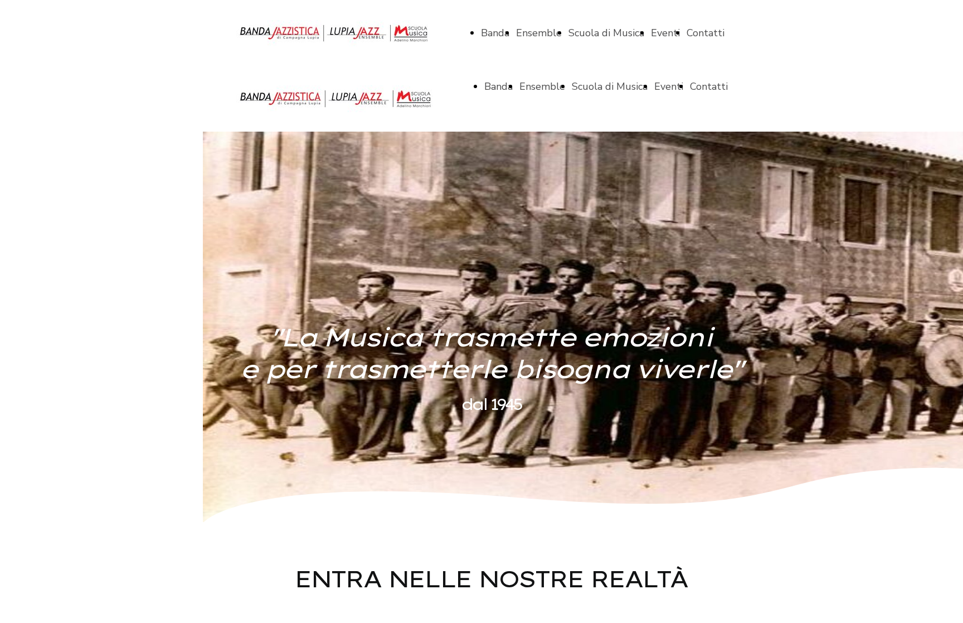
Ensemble (539, 33)
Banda (495, 33)
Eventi (665, 33)
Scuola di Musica (606, 33)
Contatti (705, 33)
